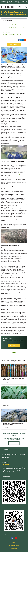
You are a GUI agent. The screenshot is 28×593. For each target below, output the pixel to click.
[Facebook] (12, 538)
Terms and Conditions (14, 545)
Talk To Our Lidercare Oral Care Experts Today (12, 34)
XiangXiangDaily (14, 548)
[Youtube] (16, 538)
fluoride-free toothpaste (17, 174)
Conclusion (5, 30)
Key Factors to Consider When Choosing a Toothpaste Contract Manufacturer (13, 28)
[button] (19, 7)
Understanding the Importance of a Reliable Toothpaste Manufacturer (13, 25)
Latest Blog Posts (6, 32)
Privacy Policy (14, 542)
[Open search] (26, 7)
